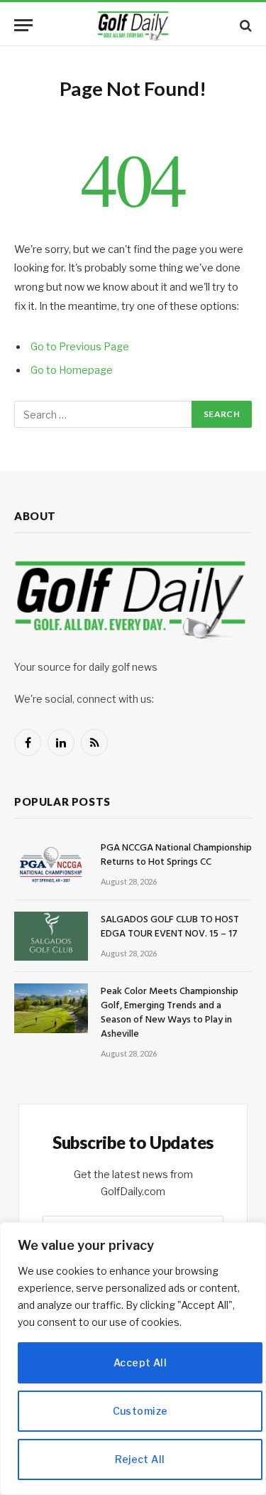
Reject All (140, 1459)
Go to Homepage (72, 370)
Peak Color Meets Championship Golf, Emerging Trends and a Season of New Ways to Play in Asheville (169, 1012)
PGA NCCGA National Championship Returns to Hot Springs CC (176, 855)
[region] (133, 1358)
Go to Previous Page (80, 346)
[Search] (244, 25)
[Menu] (23, 25)
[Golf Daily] (133, 25)
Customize (140, 1411)
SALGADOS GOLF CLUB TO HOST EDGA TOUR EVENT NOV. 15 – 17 (170, 927)
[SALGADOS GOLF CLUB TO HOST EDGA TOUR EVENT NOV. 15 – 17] (51, 936)
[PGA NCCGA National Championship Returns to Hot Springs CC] (51, 864)
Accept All (140, 1362)
